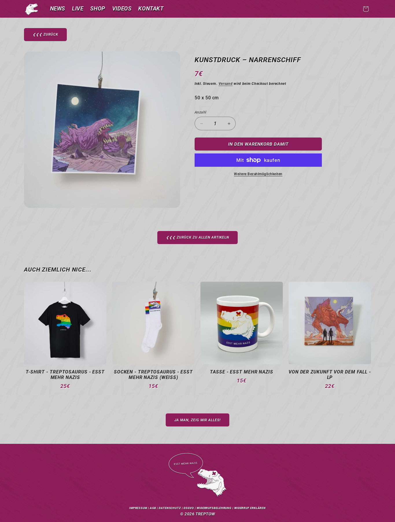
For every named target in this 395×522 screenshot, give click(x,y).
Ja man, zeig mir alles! (197, 420)
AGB (153, 508)
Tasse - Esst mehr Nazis (241, 372)
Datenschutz (170, 508)
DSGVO (189, 508)
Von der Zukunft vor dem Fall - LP (330, 374)
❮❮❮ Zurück (45, 34)
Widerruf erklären (250, 508)
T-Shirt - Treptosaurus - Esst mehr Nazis (65, 374)
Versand (226, 84)
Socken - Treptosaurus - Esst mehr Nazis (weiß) (153, 374)
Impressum (138, 508)
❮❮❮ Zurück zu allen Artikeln (197, 237)
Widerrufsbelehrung (214, 508)
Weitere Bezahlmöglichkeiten (258, 174)
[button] (365, 9)
